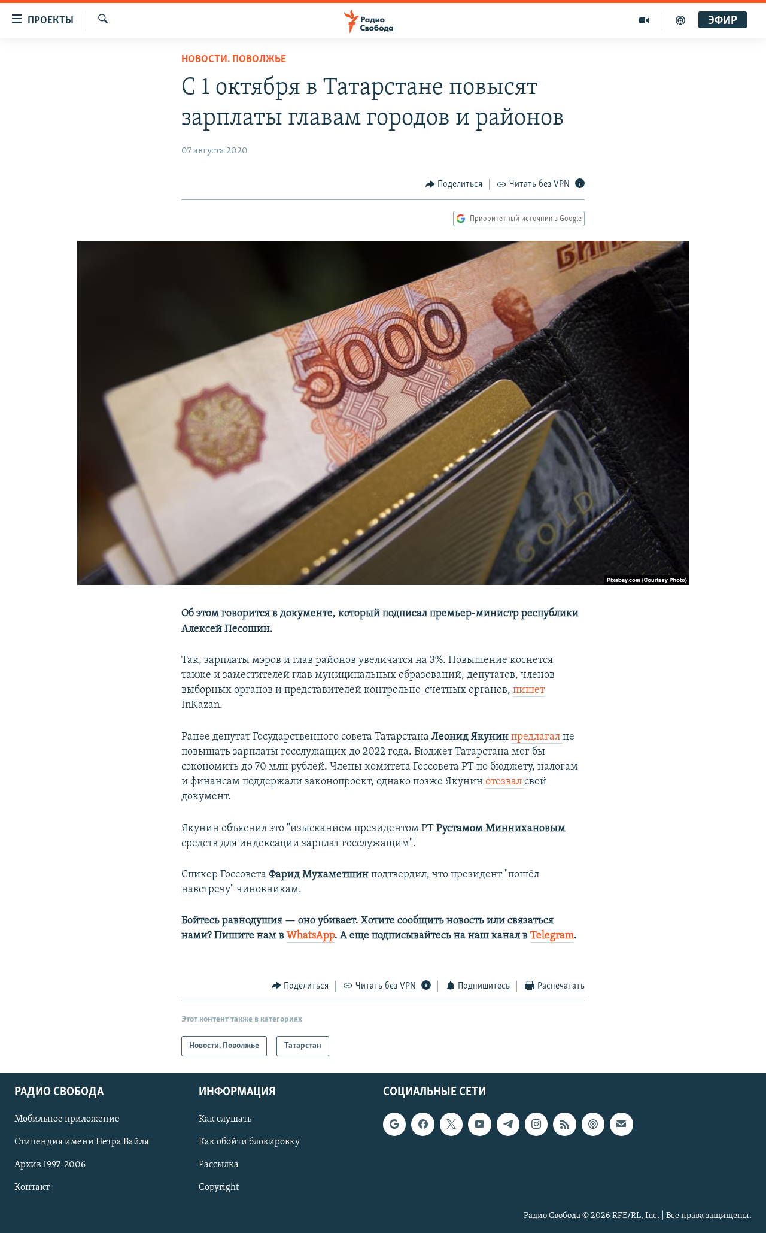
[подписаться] (621, 1124)
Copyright (219, 1188)
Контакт (32, 1188)
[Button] (454, 184)
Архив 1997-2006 (50, 1165)
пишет (529, 690)
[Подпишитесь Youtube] (479, 1124)
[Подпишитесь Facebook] (422, 1124)
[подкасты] (680, 20)
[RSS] (564, 1124)
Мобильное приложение (67, 1120)
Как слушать (225, 1120)
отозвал (504, 782)
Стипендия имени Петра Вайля (81, 1142)
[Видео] (644, 20)
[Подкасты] (593, 1124)
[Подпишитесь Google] (394, 1124)
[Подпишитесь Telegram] (508, 1124)
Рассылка (219, 1165)
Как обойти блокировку (249, 1142)
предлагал (537, 737)
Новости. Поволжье (233, 59)
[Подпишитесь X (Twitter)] (451, 1124)
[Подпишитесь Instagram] (536, 1124)
